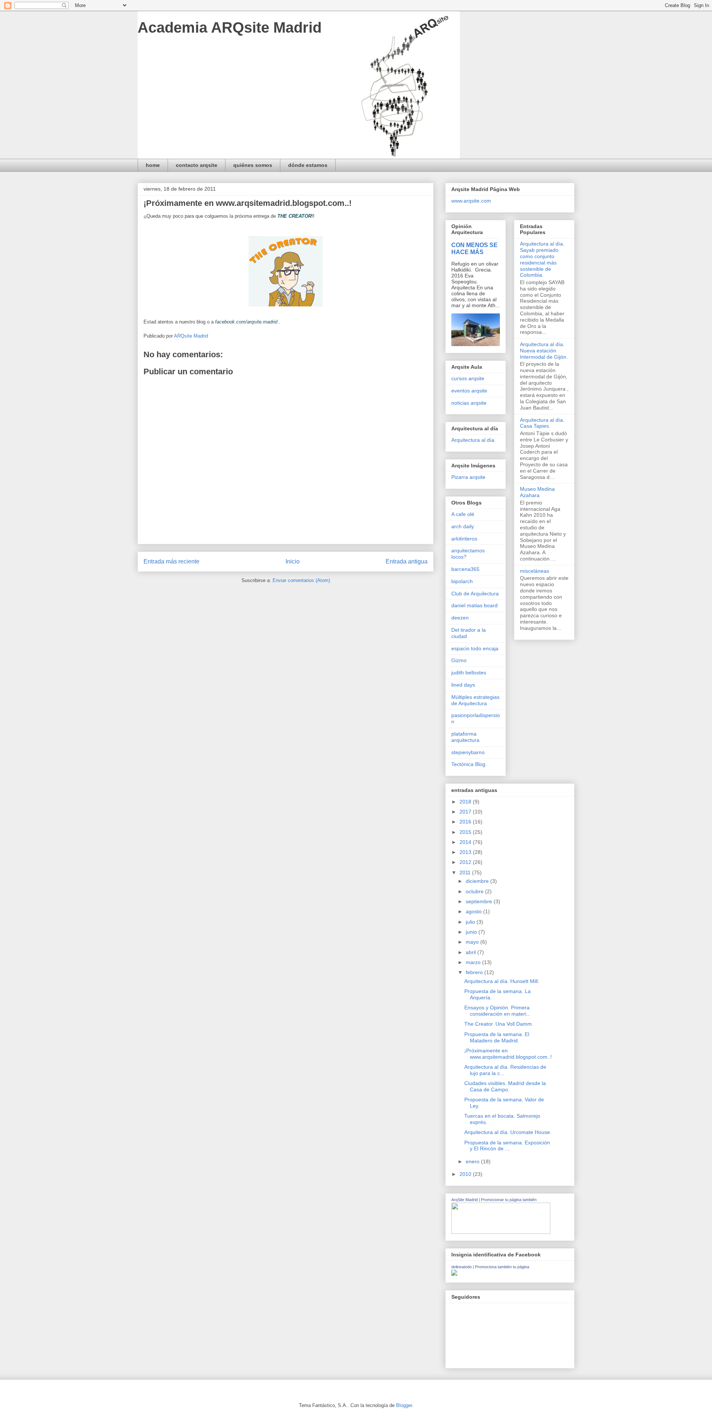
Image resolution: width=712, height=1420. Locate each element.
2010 (466, 1174)
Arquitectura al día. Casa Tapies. (542, 423)
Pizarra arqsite (468, 477)
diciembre (478, 881)
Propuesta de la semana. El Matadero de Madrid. (496, 1037)
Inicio (293, 561)
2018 (466, 802)
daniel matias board (474, 605)
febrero (475, 972)
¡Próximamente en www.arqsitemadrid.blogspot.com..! (508, 1054)
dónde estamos (307, 165)
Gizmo (459, 660)
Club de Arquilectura (475, 593)
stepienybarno (468, 752)
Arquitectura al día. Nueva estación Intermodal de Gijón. (544, 350)
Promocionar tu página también (509, 1199)
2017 (466, 812)
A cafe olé (462, 514)
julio (471, 922)
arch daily (462, 526)
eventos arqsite (469, 391)
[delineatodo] (454, 1274)
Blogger (404, 1405)
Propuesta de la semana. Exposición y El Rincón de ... (507, 1146)
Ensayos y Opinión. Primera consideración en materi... (497, 1011)
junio (472, 932)
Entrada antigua (407, 561)
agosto (474, 911)
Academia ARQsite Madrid (230, 27)
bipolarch (462, 581)
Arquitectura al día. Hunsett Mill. (501, 981)
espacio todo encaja (474, 648)
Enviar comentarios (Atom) (301, 580)
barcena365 (465, 569)
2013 (466, 852)
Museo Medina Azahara (537, 492)
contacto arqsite (196, 165)
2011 (465, 872)
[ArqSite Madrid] (500, 1232)
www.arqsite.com (471, 201)
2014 (466, 842)
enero (473, 1161)
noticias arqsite (469, 403)
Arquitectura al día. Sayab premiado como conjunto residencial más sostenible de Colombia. (542, 259)
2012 (466, 862)
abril (471, 952)
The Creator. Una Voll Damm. (498, 1024)
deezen (460, 618)
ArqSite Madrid (464, 1199)
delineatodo (461, 1267)
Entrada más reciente (172, 561)
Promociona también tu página (502, 1267)
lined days (463, 685)
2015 (466, 832)
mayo (473, 942)
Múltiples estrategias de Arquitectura (475, 700)
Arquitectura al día (472, 440)
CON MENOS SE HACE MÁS (474, 248)
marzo (474, 962)
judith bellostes (468, 673)
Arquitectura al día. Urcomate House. (507, 1132)
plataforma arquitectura (465, 737)
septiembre (480, 901)
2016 (466, 822)
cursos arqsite (467, 378)
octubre (475, 891)
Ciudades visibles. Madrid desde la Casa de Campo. (505, 1086)
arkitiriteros (464, 539)
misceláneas (534, 571)
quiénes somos (252, 165)
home (153, 165)
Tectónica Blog (468, 764)
